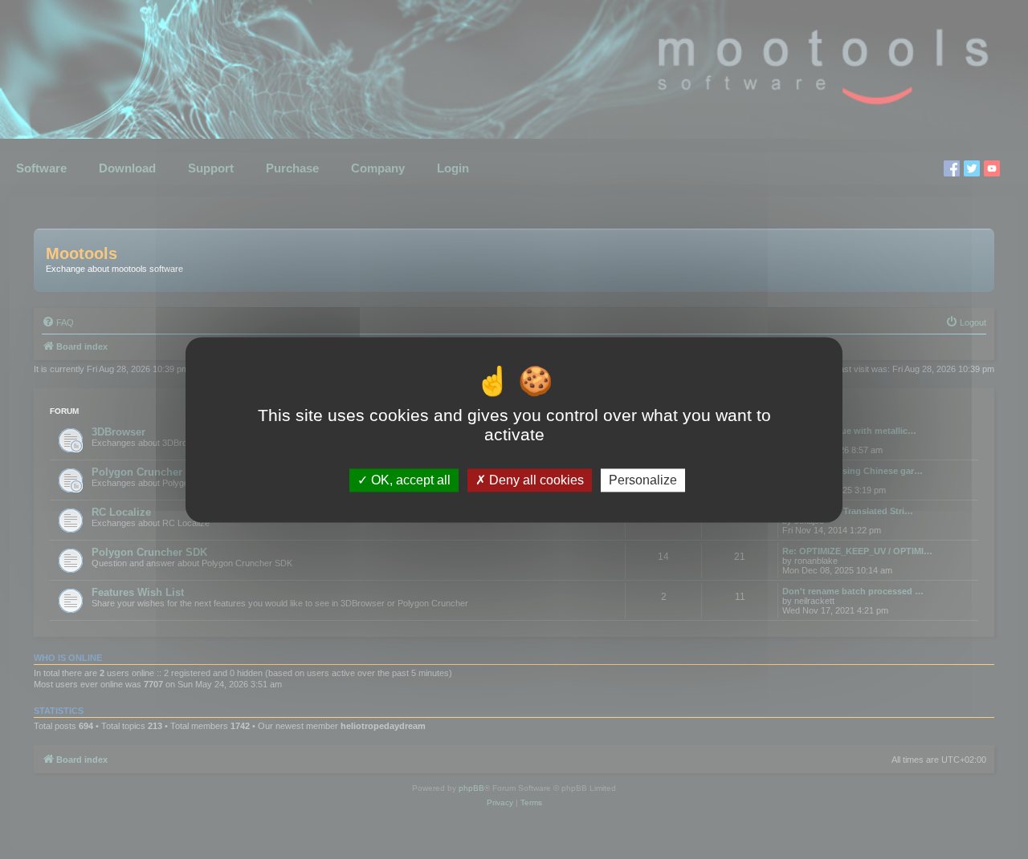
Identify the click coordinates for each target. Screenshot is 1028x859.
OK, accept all (409, 480)
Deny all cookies (535, 480)
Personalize (643, 480)
